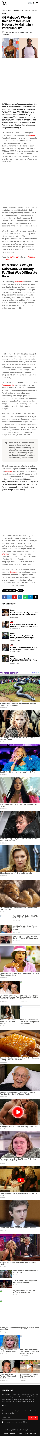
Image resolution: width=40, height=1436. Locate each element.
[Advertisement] (20, 82)
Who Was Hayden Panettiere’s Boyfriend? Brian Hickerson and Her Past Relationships (24, 661)
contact (33, 1433)
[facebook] (2, 1405)
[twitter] (6, 1405)
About (6, 1433)
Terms (26, 1433)
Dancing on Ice (8, 385)
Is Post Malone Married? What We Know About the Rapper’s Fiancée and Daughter (23, 626)
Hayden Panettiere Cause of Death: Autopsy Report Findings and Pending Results (24, 649)
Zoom (9, 10)
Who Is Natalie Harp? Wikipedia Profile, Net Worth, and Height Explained (22, 638)
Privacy (13, 1433)
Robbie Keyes (9, 32)
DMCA (19, 1433)
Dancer (20, 590)
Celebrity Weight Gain (9, 590)
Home (3, 10)
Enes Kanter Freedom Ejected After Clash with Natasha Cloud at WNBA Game (24, 614)
